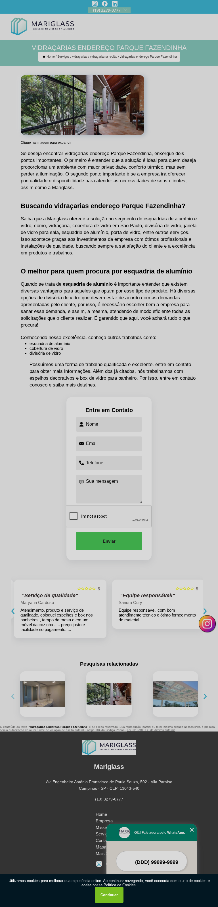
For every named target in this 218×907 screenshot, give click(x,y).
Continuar (109, 895)
